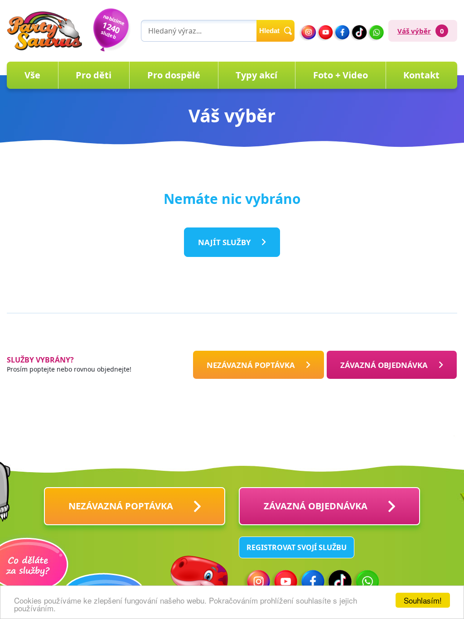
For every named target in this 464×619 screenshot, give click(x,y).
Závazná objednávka (384, 364)
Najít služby (224, 242)
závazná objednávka (315, 506)
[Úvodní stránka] (44, 30)
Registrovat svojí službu (296, 547)
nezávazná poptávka (251, 364)
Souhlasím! (423, 600)
